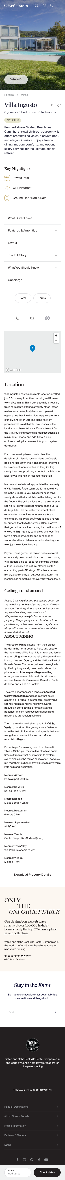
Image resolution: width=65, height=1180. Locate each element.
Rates (23, 298)
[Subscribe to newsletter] (54, 1011)
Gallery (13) (16, 79)
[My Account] (51, 5)
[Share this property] (51, 105)
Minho (24, 95)
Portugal (9, 95)
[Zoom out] (56, 340)
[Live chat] (47, 318)
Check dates (47, 1172)
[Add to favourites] (59, 105)
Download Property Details (32, 874)
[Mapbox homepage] (13, 370)
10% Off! (11, 120)
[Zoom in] (56, 335)
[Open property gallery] (32, 45)
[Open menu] (58, 5)
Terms (42, 298)
